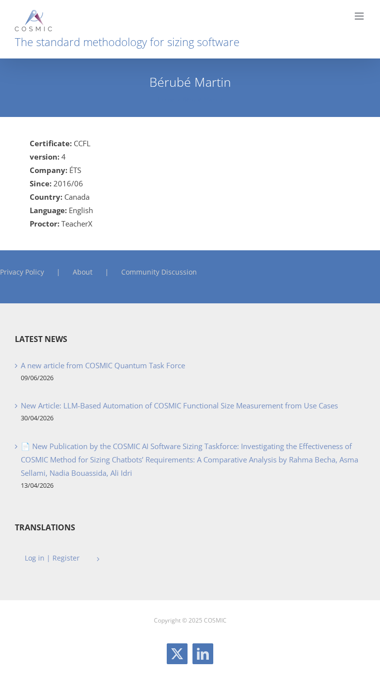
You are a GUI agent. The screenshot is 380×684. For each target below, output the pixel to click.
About (83, 272)
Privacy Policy (22, 272)
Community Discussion (159, 272)
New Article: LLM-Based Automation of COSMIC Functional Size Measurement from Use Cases (179, 405)
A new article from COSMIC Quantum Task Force (103, 365)
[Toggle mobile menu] (360, 16)
